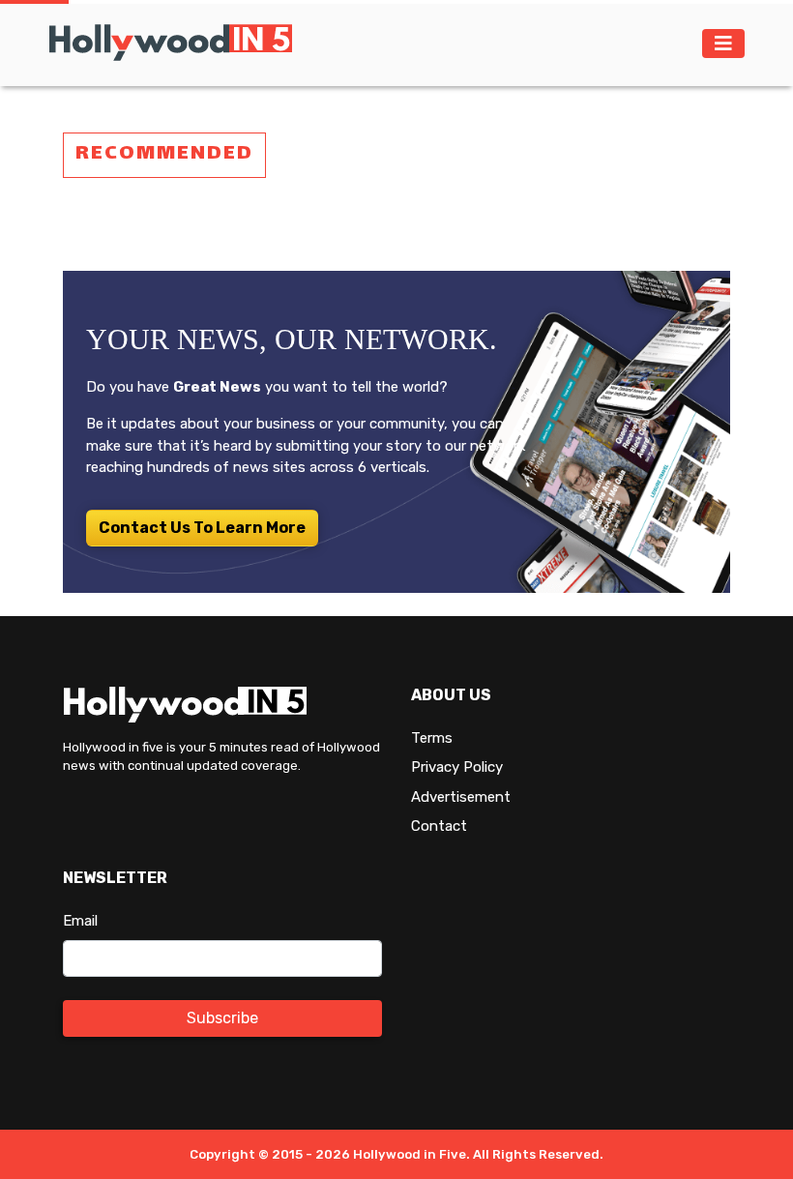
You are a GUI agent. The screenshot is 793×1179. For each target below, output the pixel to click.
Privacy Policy (457, 767)
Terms (432, 738)
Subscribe (222, 1018)
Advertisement (461, 797)
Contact (439, 826)
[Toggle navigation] (723, 43)
